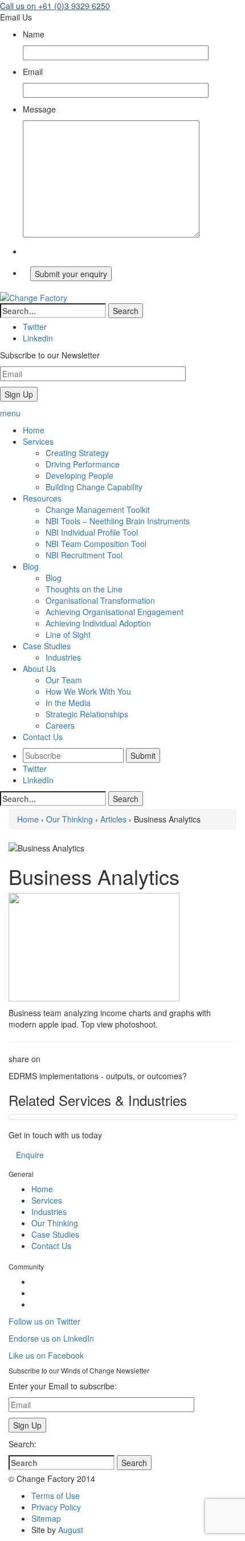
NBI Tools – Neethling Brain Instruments (118, 521)
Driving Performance (83, 464)
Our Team (64, 680)
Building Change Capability (94, 486)
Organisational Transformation (100, 600)
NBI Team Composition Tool (96, 543)
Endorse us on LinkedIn (51, 1338)
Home (28, 819)
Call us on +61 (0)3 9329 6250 (55, 5)
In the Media (68, 702)
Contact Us (51, 1245)
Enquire (30, 1154)
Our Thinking (69, 819)
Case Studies (55, 1234)
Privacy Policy (56, 1507)
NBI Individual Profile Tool (92, 532)
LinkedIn (38, 780)
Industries (63, 657)
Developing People (79, 475)
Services (46, 1200)
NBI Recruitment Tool (84, 555)
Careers (60, 725)
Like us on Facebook (46, 1355)
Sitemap (46, 1518)
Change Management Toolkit (98, 509)
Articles (113, 819)
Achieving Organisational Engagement (114, 611)
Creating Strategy (77, 452)
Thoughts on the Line (84, 589)
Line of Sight (68, 634)
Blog (54, 577)
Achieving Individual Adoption (98, 623)
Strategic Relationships (87, 714)
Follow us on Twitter (44, 1321)
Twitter (35, 768)
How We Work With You (88, 691)
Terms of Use (55, 1495)
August (70, 1529)
